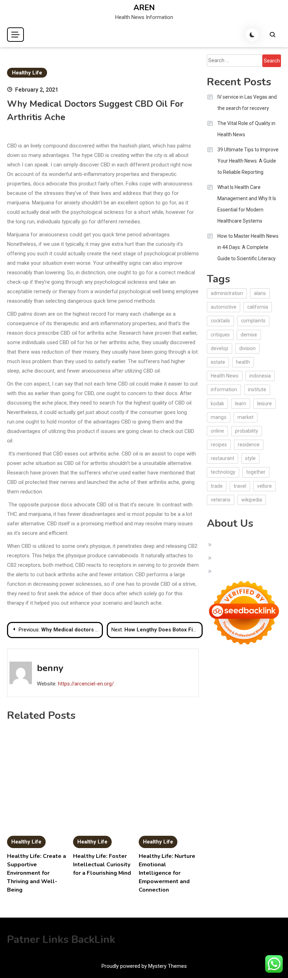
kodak (217, 403)
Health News (224, 376)
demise (249, 334)
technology (223, 472)
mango (219, 417)
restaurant (222, 458)
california (257, 307)
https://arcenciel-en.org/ (86, 684)
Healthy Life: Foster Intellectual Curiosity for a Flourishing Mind (102, 864)
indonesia (260, 376)
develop (219, 348)
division (247, 348)
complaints (253, 320)
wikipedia (251, 500)
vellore (264, 486)
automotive (223, 307)
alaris (260, 293)
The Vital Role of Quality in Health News (246, 128)
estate (218, 362)
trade (217, 486)
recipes (219, 444)
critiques (220, 334)
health (243, 362)
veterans (220, 500)
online (217, 431)
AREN (144, 8)
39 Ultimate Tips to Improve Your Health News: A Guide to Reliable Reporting (248, 161)
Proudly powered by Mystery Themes (144, 966)
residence (249, 444)
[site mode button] (252, 34)
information (224, 389)
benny (50, 668)
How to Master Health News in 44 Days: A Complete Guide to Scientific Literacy (248, 247)
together (256, 472)
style (250, 458)
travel (240, 486)
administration (227, 293)
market (245, 417)
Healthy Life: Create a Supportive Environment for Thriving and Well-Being (36, 873)
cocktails (220, 320)
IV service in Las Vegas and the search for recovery (247, 102)
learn (240, 403)
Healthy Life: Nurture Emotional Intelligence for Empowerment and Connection (167, 873)
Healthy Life (27, 73)
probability (246, 431)
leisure (264, 403)
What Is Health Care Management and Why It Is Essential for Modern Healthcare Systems (246, 204)
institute (257, 389)
